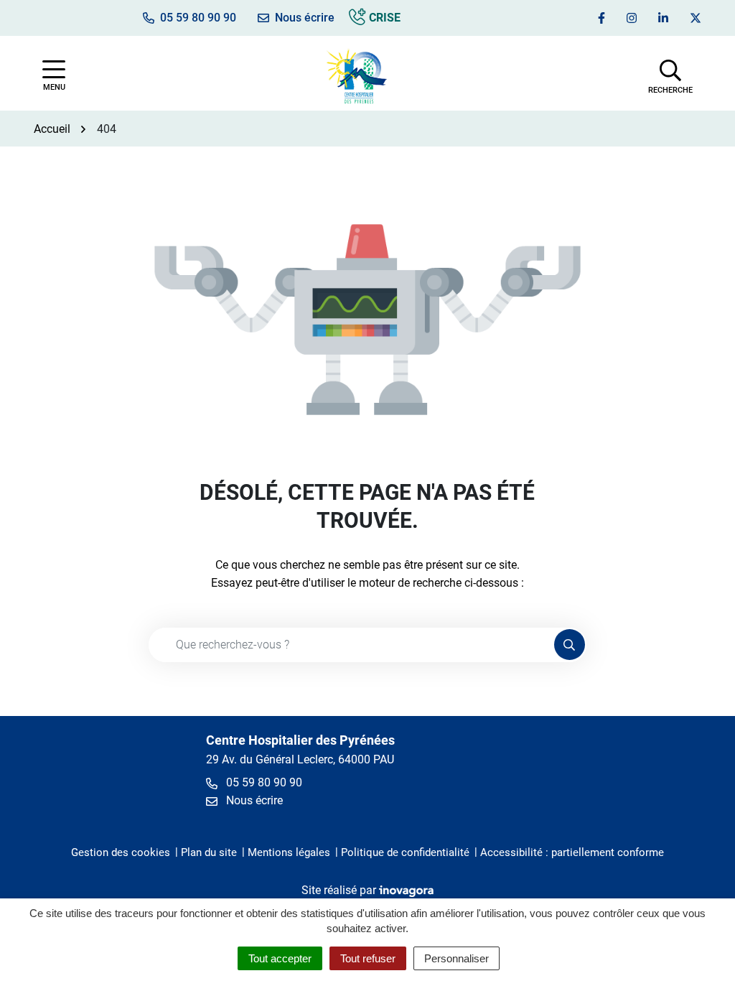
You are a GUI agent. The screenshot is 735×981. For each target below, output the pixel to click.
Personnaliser (456, 958)
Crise (383, 17)
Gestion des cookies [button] (120, 852)
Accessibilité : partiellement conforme (572, 852)
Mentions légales (289, 852)
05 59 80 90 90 (262, 782)
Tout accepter (280, 958)
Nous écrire (253, 800)
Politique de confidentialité (405, 852)
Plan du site (209, 852)
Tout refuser (367, 958)
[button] (670, 75)
